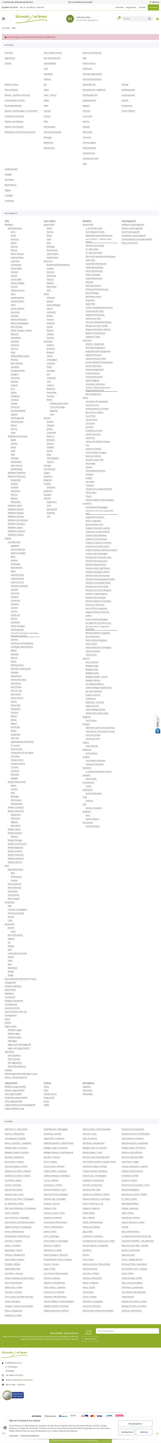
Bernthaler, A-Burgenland (93, 1143)
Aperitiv (11, 927)
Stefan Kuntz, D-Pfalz (14, 1287)
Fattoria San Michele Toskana (98, 441)
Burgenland (16, 480)
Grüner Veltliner (17, 308)
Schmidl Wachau (93, 373)
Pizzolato (89, 474)
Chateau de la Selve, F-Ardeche (18, 1171)
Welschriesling (17, 421)
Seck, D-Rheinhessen (13, 1282)
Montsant (51, 440)
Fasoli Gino (90, 438)
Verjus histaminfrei (130, 243)
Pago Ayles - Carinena (95, 702)
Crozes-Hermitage (57, 407)
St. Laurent (15, 745)
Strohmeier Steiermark (95, 384)
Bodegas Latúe (92, 669)
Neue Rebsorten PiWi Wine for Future (20, 979)
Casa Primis (90, 416)
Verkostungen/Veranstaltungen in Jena (21, 1073)
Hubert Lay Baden (93, 274)
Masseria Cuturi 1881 (95, 459)
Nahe (13, 451)
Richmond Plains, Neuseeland (134, 1264)
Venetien (50, 337)
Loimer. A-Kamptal (12, 1245)
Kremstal (14, 487)
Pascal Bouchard (93, 636)
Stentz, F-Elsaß (89, 1287)
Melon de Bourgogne (19, 323)
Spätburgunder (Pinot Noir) (22, 741)
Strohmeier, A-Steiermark (132, 1287)
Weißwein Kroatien (16, 534)
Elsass (49, 367)
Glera (13, 294)
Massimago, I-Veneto (13, 1250)
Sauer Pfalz (90, 304)
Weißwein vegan (15, 1030)
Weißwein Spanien (16, 509)
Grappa (11, 946)
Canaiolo (14, 589)
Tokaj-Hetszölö (128, 1296)
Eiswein (8, 1022)
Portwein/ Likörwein (13, 986)
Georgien (47, 494)
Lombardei (51, 312)
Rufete (13, 730)
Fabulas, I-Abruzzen (130, 1208)
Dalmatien (51, 487)
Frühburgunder (17, 629)
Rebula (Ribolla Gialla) (20, 356)
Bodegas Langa (92, 665)
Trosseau (14, 767)
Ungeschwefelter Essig (14, 1108)
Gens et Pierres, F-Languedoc (17, 1217)
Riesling (14, 359)
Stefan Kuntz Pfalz (93, 318)
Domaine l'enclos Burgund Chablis (100, 579)
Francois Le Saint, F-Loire (54, 1213)
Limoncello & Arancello (17, 953)
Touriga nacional (18, 763)
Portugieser (16, 709)
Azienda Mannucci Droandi (97, 408)
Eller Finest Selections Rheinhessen (100, 256)
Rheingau (15, 458)
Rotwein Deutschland (17, 782)
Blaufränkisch (16, 567)
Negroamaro (16, 676)
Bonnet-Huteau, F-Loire (92, 1152)
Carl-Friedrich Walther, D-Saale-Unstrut (99, 1161)
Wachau (14, 494)
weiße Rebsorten (15, 228)
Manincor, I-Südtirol (52, 1245)
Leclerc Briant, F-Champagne (56, 1241)
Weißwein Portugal (16, 513)
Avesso (14, 243)
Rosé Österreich (14, 887)
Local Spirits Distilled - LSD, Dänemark (138, 1241)
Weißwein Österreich (17, 476)
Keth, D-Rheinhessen (130, 1231)
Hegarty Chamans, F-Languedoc (18, 1227)
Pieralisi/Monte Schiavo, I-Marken (58, 1259)
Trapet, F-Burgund (12, 1301)
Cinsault (14, 607)
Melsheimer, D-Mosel (53, 1250)
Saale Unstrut (16, 465)
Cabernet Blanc (17, 257)
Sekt (9, 906)
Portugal (47, 465)
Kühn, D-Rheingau (51, 1236)
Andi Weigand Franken (95, 232)
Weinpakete (88, 1094)
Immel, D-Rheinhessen (14, 1231)
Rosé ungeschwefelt (13, 1094)
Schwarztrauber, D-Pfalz (132, 1278)
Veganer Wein (10, 1026)
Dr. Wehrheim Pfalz (94, 252)
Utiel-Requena (53, 458)
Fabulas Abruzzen (93, 434)
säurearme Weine (12, 1008)
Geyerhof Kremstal (93, 355)
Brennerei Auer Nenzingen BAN (96, 1157)
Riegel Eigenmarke (12, 1268)
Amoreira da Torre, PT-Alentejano (136, 1134)
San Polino (90, 481)
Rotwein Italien (14, 829)
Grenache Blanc (17, 301)
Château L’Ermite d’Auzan (96, 539)
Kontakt (142, 7)
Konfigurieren (127, 1432)
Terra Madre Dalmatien (95, 760)
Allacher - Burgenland (95, 344)
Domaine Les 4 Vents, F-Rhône (134, 1194)
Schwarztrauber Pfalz (95, 311)
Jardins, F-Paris (50, 1231)
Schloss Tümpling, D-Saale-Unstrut (19, 1278)
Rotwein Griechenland (17, 844)
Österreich (48, 261)
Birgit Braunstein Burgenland (98, 351)
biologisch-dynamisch (14, 1000)
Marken (50, 316)
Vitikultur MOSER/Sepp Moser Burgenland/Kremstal (98, 389)
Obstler (11, 957)
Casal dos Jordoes (93, 735)
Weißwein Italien (15, 505)
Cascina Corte (91, 419)
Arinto (13, 235)
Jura (48, 374)
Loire (49, 381)
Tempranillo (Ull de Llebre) (22, 752)
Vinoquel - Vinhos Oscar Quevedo (19, 1306)
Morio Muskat (16, 326)
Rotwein (8, 538)
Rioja (49, 454)
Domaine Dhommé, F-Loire (55, 1189)
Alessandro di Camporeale (97, 401)
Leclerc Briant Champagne (97, 619)
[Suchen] (150, 18)
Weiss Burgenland (93, 394)
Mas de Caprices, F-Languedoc (95, 1245)
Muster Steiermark (93, 366)
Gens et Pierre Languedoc (96, 608)
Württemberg (16, 469)
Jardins (89, 615)
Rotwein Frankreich (16, 807)
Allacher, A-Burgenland (14, 1134)
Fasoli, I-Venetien (12, 1213)
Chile (49, 505)
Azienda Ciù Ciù (92, 405)
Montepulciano (17, 665)
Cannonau (15, 593)
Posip (13, 352)
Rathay (14, 719)
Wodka (10, 975)
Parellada (15, 341)
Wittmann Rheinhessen (95, 333)
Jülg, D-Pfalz (88, 1231)
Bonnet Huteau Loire (94, 524)
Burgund (50, 352)
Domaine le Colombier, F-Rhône (96, 1194)
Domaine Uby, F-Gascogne (55, 1199)
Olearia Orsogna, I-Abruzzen (56, 1255)
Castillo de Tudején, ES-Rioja (95, 1166)
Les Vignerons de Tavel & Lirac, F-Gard (99, 1241)
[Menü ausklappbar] (3, 18)
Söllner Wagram (92, 380)
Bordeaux (51, 348)
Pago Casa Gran (92, 706)
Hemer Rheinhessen (94, 271)
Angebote (87, 1086)
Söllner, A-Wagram (90, 1282)
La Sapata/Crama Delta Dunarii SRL (136, 1236)
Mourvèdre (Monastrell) (21, 668)
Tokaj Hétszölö (92, 746)
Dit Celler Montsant (94, 691)
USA (48, 516)
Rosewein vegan (14, 1037)
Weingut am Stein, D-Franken (134, 1306)
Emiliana (89, 800)
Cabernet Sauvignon (19, 585)
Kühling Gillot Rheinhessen (97, 289)
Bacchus (14, 246)
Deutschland (49, 224)
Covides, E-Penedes (13, 1185)
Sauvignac (15, 367)
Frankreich (48, 341)
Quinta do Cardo (93, 738)
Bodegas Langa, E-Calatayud (56, 1147)
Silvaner (14, 385)
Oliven (46, 1086)
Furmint (14, 286)
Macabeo (14, 316)
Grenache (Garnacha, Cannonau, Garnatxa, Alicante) (24, 634)
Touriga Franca (17, 760)
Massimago (90, 463)
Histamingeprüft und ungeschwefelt (137, 239)
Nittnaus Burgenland (94, 369)
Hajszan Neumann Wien (96, 358)
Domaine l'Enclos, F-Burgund (56, 1194)
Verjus (7, 1019)
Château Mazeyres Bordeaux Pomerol (101, 550)
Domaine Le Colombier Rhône (98, 582)
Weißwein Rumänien (16, 523)
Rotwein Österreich (16, 811)
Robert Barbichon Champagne (98, 647)
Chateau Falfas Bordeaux (96, 535)
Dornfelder (15, 622)
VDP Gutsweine (14, 1055)
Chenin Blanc (16, 268)
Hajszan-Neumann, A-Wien (133, 1222)
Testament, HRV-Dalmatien (55, 1296)
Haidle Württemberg (94, 267)
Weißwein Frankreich (17, 472)
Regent (14, 723)
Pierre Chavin (91, 643)
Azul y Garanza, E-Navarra (133, 1138)
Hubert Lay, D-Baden (91, 1227)
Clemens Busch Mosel (95, 245)
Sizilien (50, 326)
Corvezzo (89, 427)
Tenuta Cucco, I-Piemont (54, 1292)
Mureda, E (87, 1250)
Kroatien (47, 483)
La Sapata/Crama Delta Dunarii (99, 771)
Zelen (13, 432)
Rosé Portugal (13, 898)
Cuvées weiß (16, 279)
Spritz (13, 931)
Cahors (50, 356)
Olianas (89, 467)
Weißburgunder (17, 418)
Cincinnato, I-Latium (13, 1180)
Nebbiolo (14, 672)
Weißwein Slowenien (16, 531)
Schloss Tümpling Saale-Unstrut (99, 307)
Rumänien (48, 476)
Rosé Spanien (13, 895)
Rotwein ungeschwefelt (14, 1090)
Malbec (14, 650)
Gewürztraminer (18, 290)
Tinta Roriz (15, 756)
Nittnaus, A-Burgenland (15, 1255)
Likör (10, 949)
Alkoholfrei (9, 993)
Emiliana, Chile (50, 1208)
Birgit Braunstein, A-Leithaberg (135, 1143)
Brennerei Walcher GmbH (132, 1157)
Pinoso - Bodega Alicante (132, 1259)
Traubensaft (10, 997)
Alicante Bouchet (18, 549)
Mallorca (14, 836)
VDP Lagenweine (15, 1062)
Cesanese (15, 604)
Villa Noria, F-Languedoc (93, 1301)
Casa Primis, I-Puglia (130, 1161)
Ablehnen (144, 1432)
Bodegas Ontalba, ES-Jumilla (17, 1152)
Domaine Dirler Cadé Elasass (98, 568)
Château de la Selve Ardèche (98, 531)
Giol (87, 445)
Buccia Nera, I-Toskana (14, 1161)
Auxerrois (15, 239)
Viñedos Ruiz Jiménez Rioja (97, 713)
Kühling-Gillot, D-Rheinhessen (17, 1236)
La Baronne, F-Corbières (93, 1236)
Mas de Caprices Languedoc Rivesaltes (97, 627)
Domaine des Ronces (13, 1189)
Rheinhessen (16, 461)
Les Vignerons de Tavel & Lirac (98, 623)
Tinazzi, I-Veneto (89, 1296)
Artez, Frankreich (90, 1138)
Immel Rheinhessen (94, 278)
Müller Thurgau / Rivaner (21, 330)
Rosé (7, 865)
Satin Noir (15, 738)
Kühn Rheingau (92, 293)
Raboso (14, 716)
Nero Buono (16, 683)
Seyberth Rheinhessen (95, 315)
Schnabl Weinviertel (94, 377)
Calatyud (50, 425)
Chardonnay (16, 264)
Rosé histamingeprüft (131, 232)
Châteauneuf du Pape (59, 403)
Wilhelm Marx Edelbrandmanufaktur (98, 1310)
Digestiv (11, 938)
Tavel (52, 414)
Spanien (47, 418)
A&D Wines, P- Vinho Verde (16, 1129)
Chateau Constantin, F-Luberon (135, 1166)
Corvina (14, 611)
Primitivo (14, 712)
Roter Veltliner (17, 363)
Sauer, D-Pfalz (127, 1273)
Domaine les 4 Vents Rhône (97, 586)
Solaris (13, 392)
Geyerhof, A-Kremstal (53, 1217)
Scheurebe (15, 378)
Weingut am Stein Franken (97, 325)
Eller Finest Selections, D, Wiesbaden (20, 1208)
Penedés (50, 447)
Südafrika (51, 513)
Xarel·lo (14, 429)
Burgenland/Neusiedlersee (58, 264)
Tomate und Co (50, 1094)
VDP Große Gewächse (17, 1066)
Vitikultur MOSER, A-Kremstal (56, 1306)
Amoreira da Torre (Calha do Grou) (100, 731)
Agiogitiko (15, 545)
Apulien (50, 301)
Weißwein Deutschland (17, 436)
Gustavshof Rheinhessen (96, 263)
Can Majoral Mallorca (95, 684)
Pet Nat (11, 916)
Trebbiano (15, 396)
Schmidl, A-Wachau (52, 1278)
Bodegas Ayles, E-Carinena (16, 1147)
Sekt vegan (12, 1041)
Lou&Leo (8, 1070)
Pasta (46, 1090)
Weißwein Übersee (16, 516)
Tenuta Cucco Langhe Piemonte (99, 489)
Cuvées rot (15, 615)
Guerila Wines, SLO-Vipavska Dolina (20, 1222)
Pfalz (13, 454)
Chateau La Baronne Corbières (98, 542)
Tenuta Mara (91, 492)
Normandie (51, 392)
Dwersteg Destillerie (130, 1203)
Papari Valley (91, 778)
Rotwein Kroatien (15, 851)
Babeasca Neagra (18, 553)
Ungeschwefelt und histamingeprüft (20, 1105)
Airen (13, 232)
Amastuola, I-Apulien (52, 1134)
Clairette (14, 272)
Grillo (13, 305)
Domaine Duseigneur (130, 1189)
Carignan (14, 596)
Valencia (50, 461)
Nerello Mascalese (18, 679)
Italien (46, 294)
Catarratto (15, 261)
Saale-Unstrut (52, 253)
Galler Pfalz (90, 260)
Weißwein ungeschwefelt (15, 1086)
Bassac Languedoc (93, 520)
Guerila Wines (91, 753)
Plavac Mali (15, 705)
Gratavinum (91, 698)
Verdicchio (15, 407)
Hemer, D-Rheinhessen (53, 1227)
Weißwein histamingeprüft (133, 224)
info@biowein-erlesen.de (22, 1380)
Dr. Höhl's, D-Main (129, 1199)
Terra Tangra (91, 720)
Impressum (13, 1435)
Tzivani (89, 786)
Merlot (13, 661)
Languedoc (51, 378)
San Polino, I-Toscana (14, 1273)
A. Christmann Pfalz (94, 228)
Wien (49, 290)
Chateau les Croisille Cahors (97, 546)
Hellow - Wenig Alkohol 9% (16, 1077)
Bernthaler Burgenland (95, 347)
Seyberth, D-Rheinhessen (54, 1282)
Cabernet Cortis (17, 575)
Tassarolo (90, 485)
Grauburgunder (17, 297)
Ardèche (50, 345)
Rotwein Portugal (15, 840)
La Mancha (51, 432)
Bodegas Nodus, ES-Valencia (134, 1147)
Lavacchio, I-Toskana (13, 1241)
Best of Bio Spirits (15, 935)
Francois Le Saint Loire (95, 604)
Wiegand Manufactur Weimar (98, 329)
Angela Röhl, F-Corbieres (54, 1138)
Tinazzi (89, 496)
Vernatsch (15, 771)
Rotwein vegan (14, 1033)
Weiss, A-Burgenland (13, 1310)
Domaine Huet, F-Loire (14, 1194)
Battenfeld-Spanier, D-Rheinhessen (59, 1143)
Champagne (52, 359)
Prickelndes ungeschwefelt (16, 1097)
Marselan (15, 654)
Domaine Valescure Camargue (98, 601)
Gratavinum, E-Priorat (131, 1217)
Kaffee (46, 1105)
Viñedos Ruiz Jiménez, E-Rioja (134, 1301)
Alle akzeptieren (135, 1424)
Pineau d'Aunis (17, 698)
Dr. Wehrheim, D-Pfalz (14, 1203)
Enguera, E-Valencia (91, 1208)
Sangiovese (15, 734)
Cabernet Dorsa (17, 578)
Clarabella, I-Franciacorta (93, 1180)
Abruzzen (51, 297)
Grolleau (14, 639)
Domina (14, 618)
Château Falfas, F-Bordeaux (55, 1171)
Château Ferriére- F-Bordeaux (95, 1171)
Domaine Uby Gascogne (96, 597)
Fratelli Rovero (89, 1213)
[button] (113, 7)
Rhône (49, 399)
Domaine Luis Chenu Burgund (98, 590)
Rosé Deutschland (15, 869)
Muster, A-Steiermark (131, 1250)
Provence (50, 396)
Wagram (14, 498)
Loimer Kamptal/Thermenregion (99, 362)
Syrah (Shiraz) (16, 749)
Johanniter (15, 312)
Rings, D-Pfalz (49, 1268)
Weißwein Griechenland (18, 520)
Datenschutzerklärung (30, 1435)
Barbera (14, 560)
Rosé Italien (13, 891)
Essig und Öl (49, 1097)
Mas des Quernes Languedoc (98, 633)
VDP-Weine (9, 1051)
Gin (9, 942)
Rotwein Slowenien (16, 858)
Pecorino (14, 348)
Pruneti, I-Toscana (51, 1264)
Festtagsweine (11, 1015)
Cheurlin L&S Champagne (96, 553)
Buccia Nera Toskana (94, 412)
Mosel (13, 447)
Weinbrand (12, 968)
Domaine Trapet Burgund (96, 593)
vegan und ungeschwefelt (19, 1048)
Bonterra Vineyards (94, 808)
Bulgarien (48, 480)
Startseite (119, 7)
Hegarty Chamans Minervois (97, 612)
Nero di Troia (16, 690)
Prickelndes (9, 902)
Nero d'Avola (16, 687)
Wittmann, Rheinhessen (132, 1310)
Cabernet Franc (17, 582)
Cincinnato (90, 423)
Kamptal (14, 483)
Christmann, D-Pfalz (130, 1175)
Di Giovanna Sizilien (94, 430)
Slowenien (48, 491)
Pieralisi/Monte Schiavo (95, 470)
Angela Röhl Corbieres (95, 517)
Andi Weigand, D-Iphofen (15, 1138)
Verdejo (14, 403)
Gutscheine (87, 1090)
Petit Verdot (16, 694)
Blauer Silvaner (17, 253)
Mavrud (14, 657)
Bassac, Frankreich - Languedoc (18, 1143)
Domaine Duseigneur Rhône (97, 572)
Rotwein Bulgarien (15, 847)
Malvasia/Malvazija (19, 319)
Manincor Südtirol (93, 456)
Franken (14, 443)
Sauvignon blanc (18, 370)
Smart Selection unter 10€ (16, 1011)
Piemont (50, 319)
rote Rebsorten (14, 542)
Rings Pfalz (90, 300)
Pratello (89, 478)
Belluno (14, 250)
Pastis (10, 960)
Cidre (10, 920)
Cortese (14, 275)
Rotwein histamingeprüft (132, 228)
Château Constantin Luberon (98, 528)
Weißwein (9, 224)
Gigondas (54, 410)
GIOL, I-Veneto (89, 1217)
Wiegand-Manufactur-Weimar (56, 1310)
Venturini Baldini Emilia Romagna (100, 500)
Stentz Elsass (91, 654)
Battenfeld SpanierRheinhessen (99, 235)
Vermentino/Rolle (18, 410)
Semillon (14, 381)
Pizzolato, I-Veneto (12, 1264)
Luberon (50, 385)
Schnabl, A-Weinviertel (92, 1278)
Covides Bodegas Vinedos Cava (99, 687)
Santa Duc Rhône (93, 651)
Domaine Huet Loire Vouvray (98, 575)
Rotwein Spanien (15, 833)
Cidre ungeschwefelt (13, 1101)
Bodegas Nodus (92, 673)
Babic (13, 556)
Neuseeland (52, 509)
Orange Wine (10, 982)
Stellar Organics (92, 819)
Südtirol (50, 330)
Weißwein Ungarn (15, 527)
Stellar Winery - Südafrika (54, 1287)
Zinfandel (15, 774)
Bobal (13, 571)
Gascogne (51, 370)
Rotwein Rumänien (16, 854)
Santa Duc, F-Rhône (91, 1273)
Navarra (50, 443)
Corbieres (51, 363)
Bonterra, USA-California (132, 1152)
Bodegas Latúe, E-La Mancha (95, 1147)
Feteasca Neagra (18, 626)
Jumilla (50, 429)
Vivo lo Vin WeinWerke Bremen (98, 322)
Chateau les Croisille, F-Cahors (17, 1175)
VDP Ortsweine (14, 1059)
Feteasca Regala (17, 283)
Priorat (49, 451)
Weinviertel (15, 502)
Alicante (50, 421)
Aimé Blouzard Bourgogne (97, 507)
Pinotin (14, 701)
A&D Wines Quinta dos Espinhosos (100, 727)
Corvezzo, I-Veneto (129, 1180)
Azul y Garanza (92, 662)
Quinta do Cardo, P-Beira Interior (96, 1264)
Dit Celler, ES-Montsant (92, 1185)
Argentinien (52, 502)
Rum (10, 964)
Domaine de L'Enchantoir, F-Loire (135, 1185)
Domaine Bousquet (94, 793)
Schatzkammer (11, 1004)
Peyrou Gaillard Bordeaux (96, 640)
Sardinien (51, 323)
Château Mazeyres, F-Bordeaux (57, 1175)
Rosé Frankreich (14, 884)
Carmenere (15, 600)
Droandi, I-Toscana (52, 1203)
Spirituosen (9, 924)
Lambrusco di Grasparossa (22, 643)
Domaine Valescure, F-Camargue (96, 1199)
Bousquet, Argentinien (14, 1157)
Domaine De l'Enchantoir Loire (98, 557)
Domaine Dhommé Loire (96, 564)
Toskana (50, 334)
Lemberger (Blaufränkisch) (22, 647)
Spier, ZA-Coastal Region (132, 1282)
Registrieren (131, 7)
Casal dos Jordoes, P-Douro (16, 1166)
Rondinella (15, 727)
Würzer (14, 425)
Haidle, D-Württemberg (92, 1222)
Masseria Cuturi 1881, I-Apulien (135, 1245)
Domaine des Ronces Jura (96, 561)
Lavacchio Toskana (93, 448)
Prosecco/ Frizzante (16, 913)
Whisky (11, 971)
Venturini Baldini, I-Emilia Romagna (59, 1301)
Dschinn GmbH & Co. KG (93, 1203)
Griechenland (49, 469)
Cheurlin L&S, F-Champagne (94, 1175)
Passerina (15, 345)
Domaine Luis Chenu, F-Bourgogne (19, 1199)
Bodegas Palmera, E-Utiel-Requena (58, 1152)
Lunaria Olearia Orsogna (96, 452)
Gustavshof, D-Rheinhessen (55, 1222)
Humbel (125, 1227)
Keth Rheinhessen (93, 285)
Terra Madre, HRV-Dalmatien (134, 1292)
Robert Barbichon (90, 1268)
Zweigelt (14, 778)
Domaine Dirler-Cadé (91, 1189)
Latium (50, 308)
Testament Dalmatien (95, 764)
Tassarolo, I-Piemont (13, 1292)
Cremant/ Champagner (17, 909)
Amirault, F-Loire (90, 1134)
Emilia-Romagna (54, 305)
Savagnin (14, 374)
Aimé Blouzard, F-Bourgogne (56, 1129)
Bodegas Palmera (93, 680)
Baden (13, 440)
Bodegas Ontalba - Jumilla (97, 676)
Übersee (47, 498)
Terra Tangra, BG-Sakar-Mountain (19, 1296)
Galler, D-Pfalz (128, 1213)
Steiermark (15, 491)
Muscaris (14, 334)
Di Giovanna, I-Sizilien (53, 1185)
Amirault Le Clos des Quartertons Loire (100, 512)
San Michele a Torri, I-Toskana (134, 1268)
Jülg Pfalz (89, 282)
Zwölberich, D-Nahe (13, 1315)
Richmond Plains (93, 826)
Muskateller (16, 337)
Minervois (51, 388)
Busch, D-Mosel (50, 1161)
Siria (13, 388)
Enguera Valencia (93, 695)
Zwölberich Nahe (93, 336)
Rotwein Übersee (15, 862)
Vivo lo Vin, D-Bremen (92, 1306)
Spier (88, 815)
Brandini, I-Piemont (52, 1157)
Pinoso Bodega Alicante (95, 709)
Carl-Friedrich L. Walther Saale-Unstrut (99, 240)
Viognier (14, 414)
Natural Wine (10, 989)
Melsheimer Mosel (93, 296)
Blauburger (15, 564)
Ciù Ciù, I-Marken (51, 1180)
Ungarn (47, 472)
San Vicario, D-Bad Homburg (56, 1273)
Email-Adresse (88, 1332)
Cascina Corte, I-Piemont (54, 1166)
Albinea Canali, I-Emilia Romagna (97, 1129)
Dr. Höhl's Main (92, 249)
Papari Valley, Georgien (14, 1259)
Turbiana (14, 399)
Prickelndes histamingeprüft (134, 235)
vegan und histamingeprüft (19, 1044)
